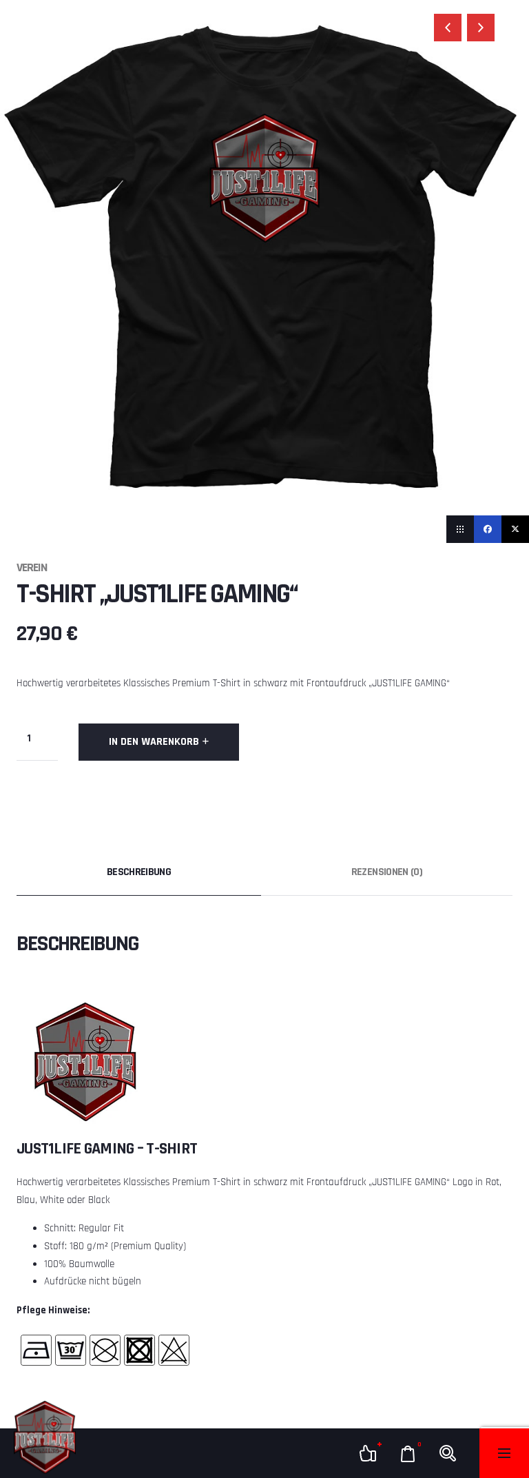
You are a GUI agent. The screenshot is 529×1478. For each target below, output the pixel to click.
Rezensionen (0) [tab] (386, 872)
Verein (32, 567)
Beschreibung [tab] (139, 872)
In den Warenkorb (154, 742)
